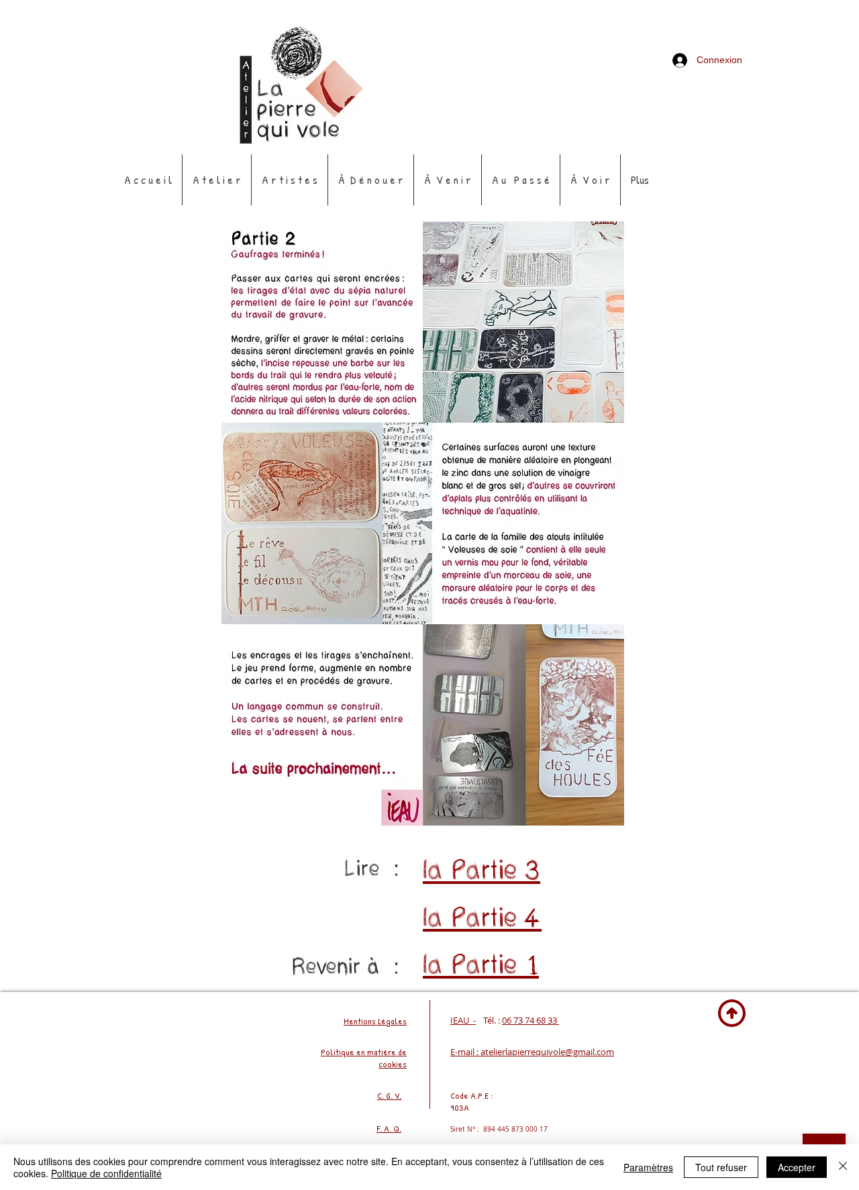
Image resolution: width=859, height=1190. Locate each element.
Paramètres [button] (648, 1167)
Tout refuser (721, 1167)
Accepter (796, 1167)
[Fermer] (843, 1167)
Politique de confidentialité (106, 1173)
